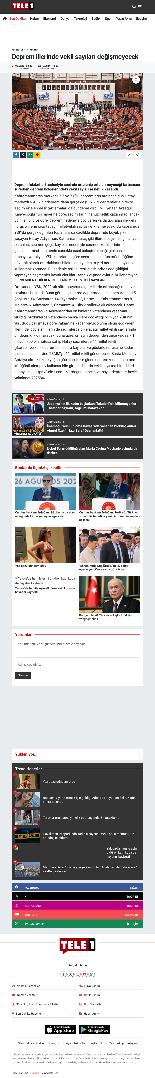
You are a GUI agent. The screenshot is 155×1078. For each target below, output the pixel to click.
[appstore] (60, 1029)
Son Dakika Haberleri (29, 1013)
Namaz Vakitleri (27, 995)
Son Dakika (17, 19)
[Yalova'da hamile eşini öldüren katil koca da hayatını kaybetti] (45, 581)
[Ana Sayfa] (4, 19)
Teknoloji (80, 19)
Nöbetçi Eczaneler (28, 986)
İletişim (141, 19)
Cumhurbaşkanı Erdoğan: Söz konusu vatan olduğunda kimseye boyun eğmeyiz (45, 514)
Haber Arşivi (91, 1013)
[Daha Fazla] (37, 155)
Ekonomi (49, 19)
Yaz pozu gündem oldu (30, 566)
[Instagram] (77, 974)
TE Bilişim (33, 1073)
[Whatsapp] (91, 974)
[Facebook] (63, 974)
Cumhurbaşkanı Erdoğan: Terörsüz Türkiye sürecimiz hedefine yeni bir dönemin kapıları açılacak (109, 516)
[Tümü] (138, 754)
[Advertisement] (77, 718)
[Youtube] (84, 974)
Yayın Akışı (124, 19)
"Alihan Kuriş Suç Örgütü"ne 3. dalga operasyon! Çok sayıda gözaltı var (103, 567)
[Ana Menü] (140, 7)
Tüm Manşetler (93, 1004)
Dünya (65, 19)
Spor (108, 19)
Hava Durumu (92, 986)
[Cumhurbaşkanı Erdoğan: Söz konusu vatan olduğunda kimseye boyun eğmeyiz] (45, 491)
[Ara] (134, 7)
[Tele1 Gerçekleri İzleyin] (23, 7)
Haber (34, 19)
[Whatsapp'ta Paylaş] (30, 155)
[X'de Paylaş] (23, 155)
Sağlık (95, 19)
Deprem (21, 184)
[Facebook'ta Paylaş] (16, 155)
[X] (70, 974)
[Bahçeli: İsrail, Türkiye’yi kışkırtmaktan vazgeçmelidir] (109, 594)
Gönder (23, 675)
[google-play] (94, 1029)
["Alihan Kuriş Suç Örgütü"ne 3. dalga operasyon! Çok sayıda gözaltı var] (109, 545)
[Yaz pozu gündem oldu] (45, 545)
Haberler (18, 49)
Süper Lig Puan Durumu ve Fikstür (37, 1004)
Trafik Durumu (92, 995)
